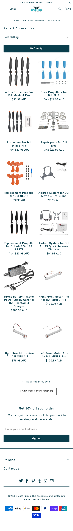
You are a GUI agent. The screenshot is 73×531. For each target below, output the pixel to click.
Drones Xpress (23, 496)
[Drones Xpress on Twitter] (21, 481)
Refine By (36, 48)
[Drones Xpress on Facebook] (27, 481)
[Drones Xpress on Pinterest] (33, 481)
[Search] (60, 8)
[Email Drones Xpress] (51, 481)
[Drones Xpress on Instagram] (45, 481)
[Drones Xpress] (36, 8)
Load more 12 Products (36, 391)
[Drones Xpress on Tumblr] (39, 481)
